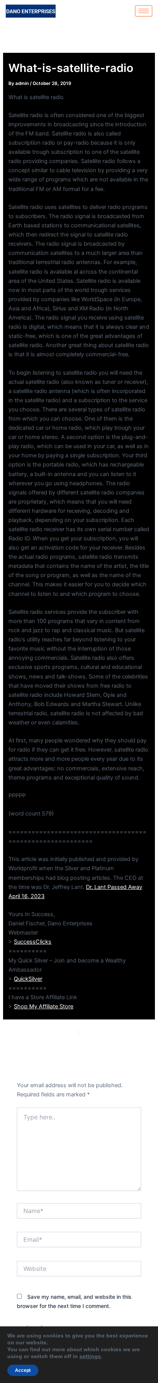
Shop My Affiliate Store (43, 1006)
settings (90, 1356)
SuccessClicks (32, 941)
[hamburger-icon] (143, 10)
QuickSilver (28, 978)
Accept (23, 1370)
